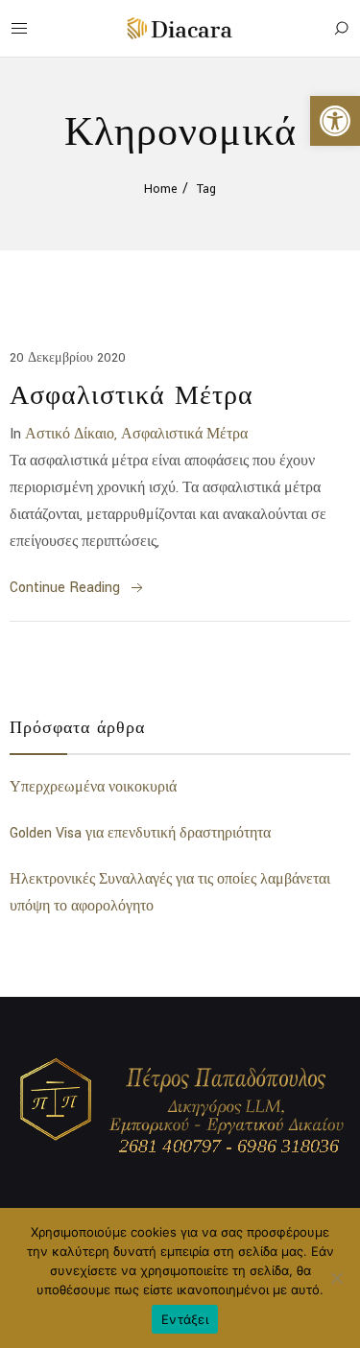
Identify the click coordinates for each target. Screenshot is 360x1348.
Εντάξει (184, 1319)
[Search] (340, 28)
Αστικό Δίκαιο (69, 434)
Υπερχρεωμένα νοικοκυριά (93, 787)
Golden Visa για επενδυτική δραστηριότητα (140, 833)
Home (161, 189)
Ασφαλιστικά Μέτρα (131, 394)
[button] (335, 121)
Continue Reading (65, 588)
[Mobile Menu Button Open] (19, 28)
